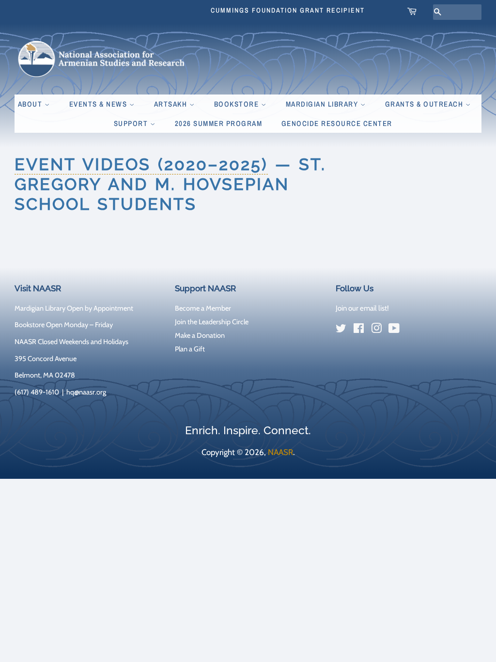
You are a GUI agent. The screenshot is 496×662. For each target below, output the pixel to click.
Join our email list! (362, 308)
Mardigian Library (323, 104)
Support (132, 123)
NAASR (280, 452)
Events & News (99, 104)
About (31, 104)
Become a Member (203, 308)
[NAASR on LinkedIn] (411, 330)
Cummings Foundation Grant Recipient (288, 10)
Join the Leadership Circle (211, 321)
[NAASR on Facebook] (358, 330)
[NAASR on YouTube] (394, 330)
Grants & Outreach (425, 104)
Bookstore (237, 104)
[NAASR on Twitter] (341, 330)
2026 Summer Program (219, 123)
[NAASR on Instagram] (376, 330)
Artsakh (171, 104)
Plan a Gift (190, 349)
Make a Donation (200, 335)
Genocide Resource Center (336, 123)
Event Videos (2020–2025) (141, 164)
